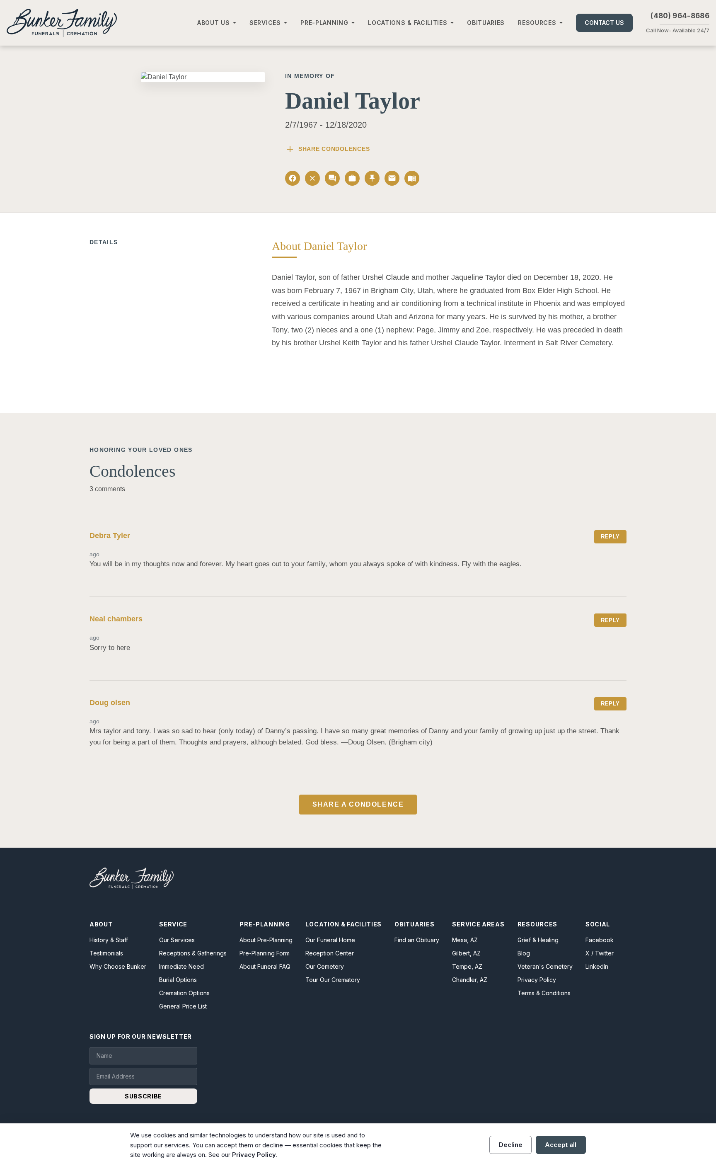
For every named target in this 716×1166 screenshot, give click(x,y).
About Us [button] (213, 22)
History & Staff (109, 939)
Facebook (599, 939)
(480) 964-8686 (680, 16)
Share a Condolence (358, 804)
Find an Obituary (416, 939)
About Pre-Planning (266, 939)
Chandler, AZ (469, 979)
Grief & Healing (538, 939)
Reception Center (329, 953)
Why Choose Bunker (118, 966)
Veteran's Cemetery (545, 966)
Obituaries (486, 22)
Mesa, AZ (465, 939)
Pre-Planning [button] (324, 22)
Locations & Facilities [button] (407, 22)
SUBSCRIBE (143, 1096)
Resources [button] (537, 22)
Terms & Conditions (544, 992)
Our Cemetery (324, 966)
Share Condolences (327, 149)
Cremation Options (184, 992)
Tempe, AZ (467, 966)
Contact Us (604, 22)
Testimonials (106, 953)
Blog (524, 953)
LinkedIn (596, 966)
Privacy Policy (537, 979)
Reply (610, 536)
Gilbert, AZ (466, 953)
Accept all (560, 1145)
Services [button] (265, 22)
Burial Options (178, 979)
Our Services (177, 939)
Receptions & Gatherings (193, 953)
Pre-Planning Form (264, 953)
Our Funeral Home (330, 939)
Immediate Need (181, 966)
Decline (510, 1145)
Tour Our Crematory (332, 979)
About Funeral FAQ (264, 966)
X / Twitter (599, 953)
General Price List (183, 1006)
